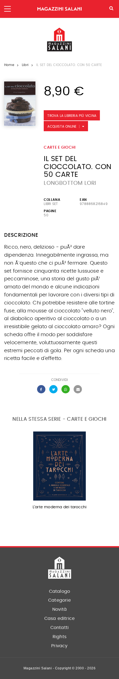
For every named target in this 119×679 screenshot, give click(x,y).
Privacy (59, 646)
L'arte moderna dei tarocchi (59, 507)
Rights (59, 637)
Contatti (59, 627)
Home (9, 65)
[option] (59, 472)
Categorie (59, 600)
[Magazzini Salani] (59, 9)
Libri (25, 65)
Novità (59, 609)
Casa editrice (59, 618)
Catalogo (59, 591)
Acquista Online (61, 126)
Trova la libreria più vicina (71, 115)
